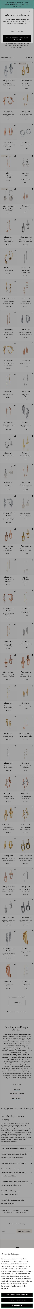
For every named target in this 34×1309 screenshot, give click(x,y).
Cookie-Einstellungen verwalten (17, 1294)
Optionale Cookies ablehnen (17, 1300)
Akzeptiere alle (17, 1305)
